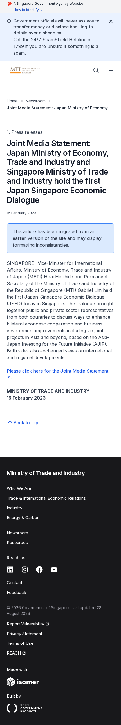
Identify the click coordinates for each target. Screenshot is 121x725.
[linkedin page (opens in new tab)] (10, 569)
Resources (17, 542)
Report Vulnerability (25, 624)
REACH (16, 653)
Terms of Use (20, 643)
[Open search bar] (96, 70)
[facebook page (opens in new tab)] (39, 569)
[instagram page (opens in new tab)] (24, 569)
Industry (14, 507)
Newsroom (36, 100)
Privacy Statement (24, 633)
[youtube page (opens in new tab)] (54, 569)
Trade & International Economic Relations (46, 498)
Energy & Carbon (23, 517)
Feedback (16, 592)
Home (12, 100)
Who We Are (19, 488)
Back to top (26, 422)
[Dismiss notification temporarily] (111, 21)
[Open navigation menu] (111, 70)
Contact (14, 582)
